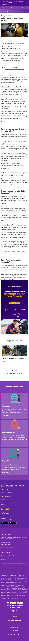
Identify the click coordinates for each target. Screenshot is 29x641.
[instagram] (8, 634)
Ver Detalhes (5, 444)
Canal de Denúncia (14, 627)
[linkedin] (18, 634)
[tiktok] (14, 634)
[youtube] (21, 634)
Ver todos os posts (14, 373)
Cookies (14, 623)
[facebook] (11, 634)
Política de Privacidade (14, 620)
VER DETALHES (5, 415)
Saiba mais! (4, 4)
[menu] (26, 7)
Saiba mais (6, 364)
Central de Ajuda (14, 630)
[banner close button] (27, 3)
